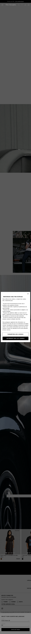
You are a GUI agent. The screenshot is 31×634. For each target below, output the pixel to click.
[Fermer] (28, 293)
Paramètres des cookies (15, 334)
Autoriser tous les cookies (16, 338)
